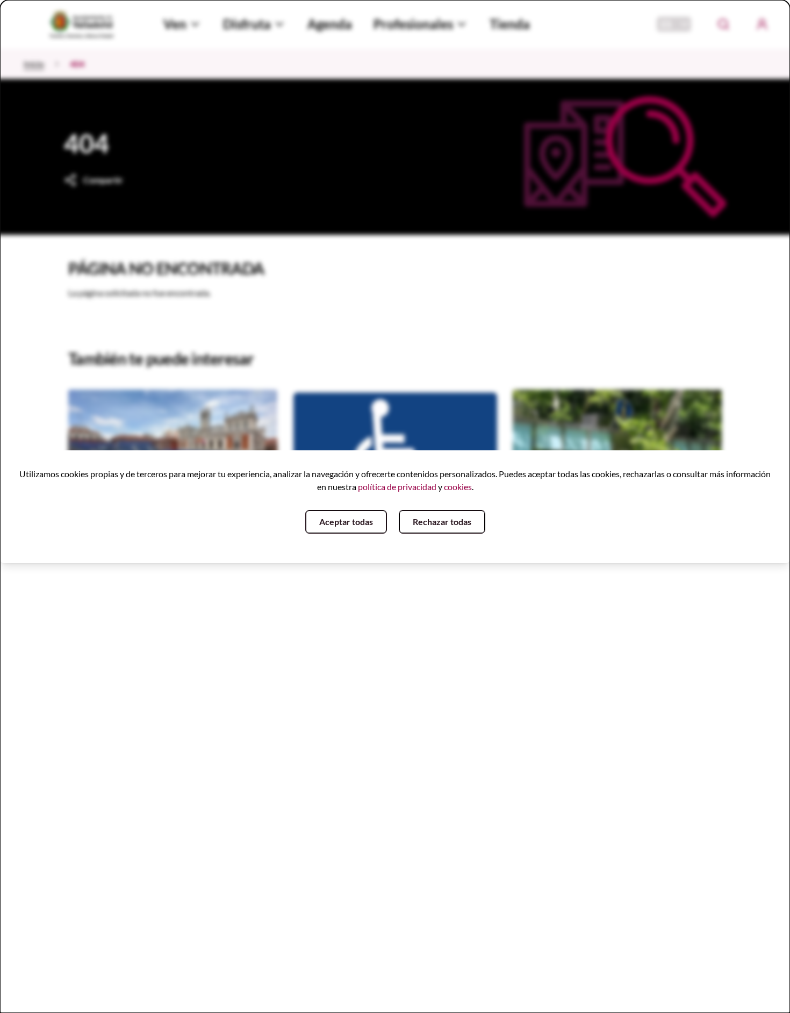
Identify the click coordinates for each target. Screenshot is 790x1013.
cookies (458, 487)
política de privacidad (397, 487)
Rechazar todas (442, 521)
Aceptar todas (346, 521)
